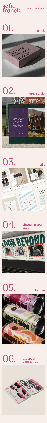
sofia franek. (11, 8)
